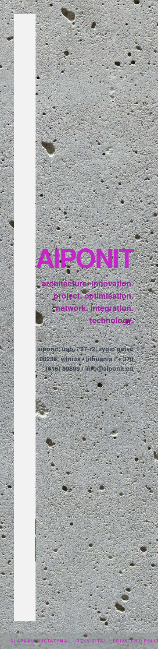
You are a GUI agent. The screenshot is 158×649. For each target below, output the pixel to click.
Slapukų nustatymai (40, 641)
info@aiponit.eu (109, 368)
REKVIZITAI (91, 641)
